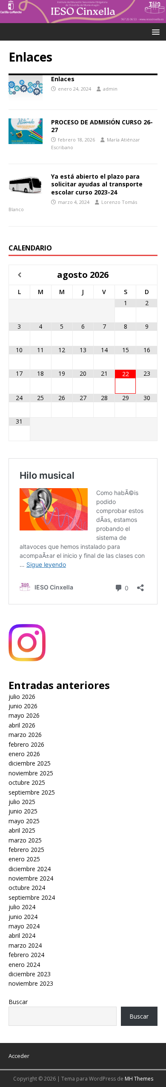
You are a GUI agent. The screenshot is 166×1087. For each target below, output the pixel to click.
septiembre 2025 (32, 792)
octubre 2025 (27, 782)
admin (110, 88)
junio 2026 (23, 706)
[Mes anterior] (19, 275)
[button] (154, 31)
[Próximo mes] (146, 275)
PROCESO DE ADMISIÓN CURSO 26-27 (102, 126)
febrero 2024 (26, 955)
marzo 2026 (25, 735)
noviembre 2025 (31, 773)
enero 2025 (24, 859)
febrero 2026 (26, 744)
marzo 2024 (25, 945)
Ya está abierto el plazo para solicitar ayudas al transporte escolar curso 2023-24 (97, 184)
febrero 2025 (26, 849)
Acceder (19, 1056)
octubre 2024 (27, 888)
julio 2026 (22, 696)
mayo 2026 (24, 715)
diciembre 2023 (30, 974)
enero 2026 (24, 754)
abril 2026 (22, 725)
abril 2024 (22, 935)
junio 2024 (23, 917)
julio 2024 (22, 907)
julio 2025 (22, 802)
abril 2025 (22, 830)
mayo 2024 (24, 926)
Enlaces (62, 79)
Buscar (18, 1002)
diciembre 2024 (30, 869)
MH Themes (139, 1078)
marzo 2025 (25, 840)
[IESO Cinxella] (83, 18)
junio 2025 (23, 811)
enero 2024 (24, 964)
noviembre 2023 (31, 983)
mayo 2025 (24, 821)
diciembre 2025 (30, 763)
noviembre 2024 (31, 878)
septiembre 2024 (32, 897)
